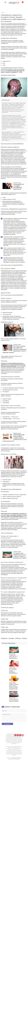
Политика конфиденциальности (14, 758)
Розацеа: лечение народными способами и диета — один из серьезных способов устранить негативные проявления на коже (13, 686)
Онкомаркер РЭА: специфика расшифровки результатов (18, 187)
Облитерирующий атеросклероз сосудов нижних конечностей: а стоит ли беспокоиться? (15, 438)
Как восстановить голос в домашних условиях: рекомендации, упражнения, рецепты (13, 671)
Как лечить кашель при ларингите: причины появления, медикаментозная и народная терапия (14, 349)
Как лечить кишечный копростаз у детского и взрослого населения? (13, 700)
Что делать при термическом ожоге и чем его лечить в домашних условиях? (20, 555)
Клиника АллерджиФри (16, 757)
